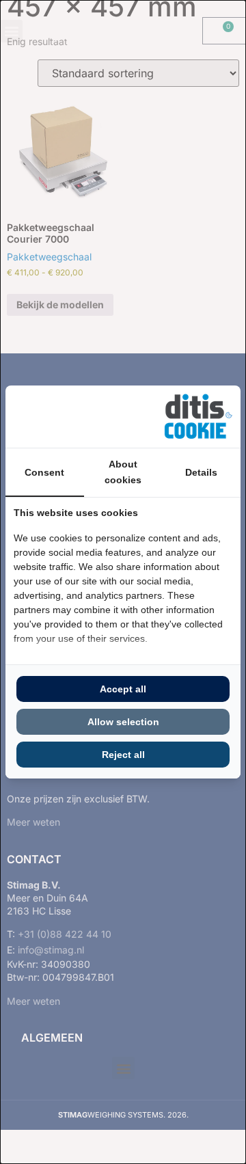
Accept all (123, 688)
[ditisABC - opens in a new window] (198, 416)
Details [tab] (201, 472)
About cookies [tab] (123, 472)
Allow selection (123, 721)
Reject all (123, 754)
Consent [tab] (44, 472)
